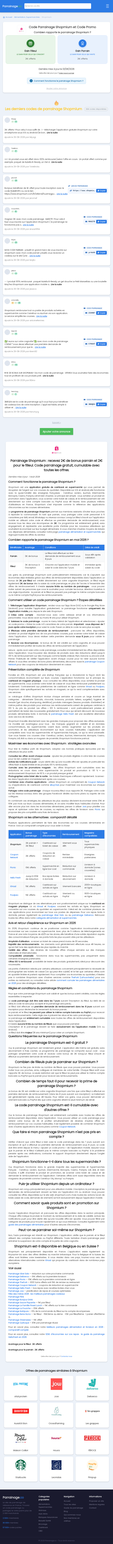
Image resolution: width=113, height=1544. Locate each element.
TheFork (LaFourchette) (82, 977)
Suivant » (56, 422)
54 (16, 365)
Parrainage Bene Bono (19, 1314)
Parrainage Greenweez (19, 1319)
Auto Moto (43, 1513)
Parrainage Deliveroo (18, 1276)
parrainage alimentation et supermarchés (80, 532)
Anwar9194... (15, 209)
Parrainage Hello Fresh (19, 1288)
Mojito (13, 240)
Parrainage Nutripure (18, 1311)
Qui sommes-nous (72, 1514)
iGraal (89, 686)
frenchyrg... (15, 391)
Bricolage (43, 1524)
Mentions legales (97, 1504)
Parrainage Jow (16, 1291)
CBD (40, 1531)
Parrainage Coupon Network (22, 1285)
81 (15, 211)
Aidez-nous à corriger (66, 73)
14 (16, 273)
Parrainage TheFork (17, 1282)
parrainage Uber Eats (53, 915)
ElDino (13, 362)
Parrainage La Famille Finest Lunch (25, 1305)
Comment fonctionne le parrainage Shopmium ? (57, 80)
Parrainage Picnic (16, 1279)
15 (16, 121)
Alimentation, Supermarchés (27, 17)
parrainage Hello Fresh (62, 714)
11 (15, 394)
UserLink (7, 120)
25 (16, 242)
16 (16, 334)
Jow (84, 806)
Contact (92, 1508)
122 (19, 303)
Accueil (9, 17)
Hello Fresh (15, 877)
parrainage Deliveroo (82, 915)
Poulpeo (100, 686)
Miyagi (13, 119)
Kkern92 (14, 331)
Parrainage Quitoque (18, 1322)
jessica (13, 271)
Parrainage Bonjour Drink (20, 1299)
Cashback (43, 1527)
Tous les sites (70, 1504)
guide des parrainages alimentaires (26, 1224)
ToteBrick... (14, 148)
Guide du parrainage (73, 1508)
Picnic (97, 809)
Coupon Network (96, 782)
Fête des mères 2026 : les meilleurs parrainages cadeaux (36, 1293)
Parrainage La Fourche (19, 1308)
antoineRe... (15, 300)
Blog (66, 1511)
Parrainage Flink (16, 1296)
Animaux (42, 1510)
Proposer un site (96, 1501)
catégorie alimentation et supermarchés (56, 918)
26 (16, 180)
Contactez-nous (66, 1356)
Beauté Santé (45, 1520)
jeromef (14, 178)
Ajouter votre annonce (56, 88)
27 (16, 151)
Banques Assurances (48, 1517)
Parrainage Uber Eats (18, 1273)
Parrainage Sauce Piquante (21, 1302)
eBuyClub (54, 785)
